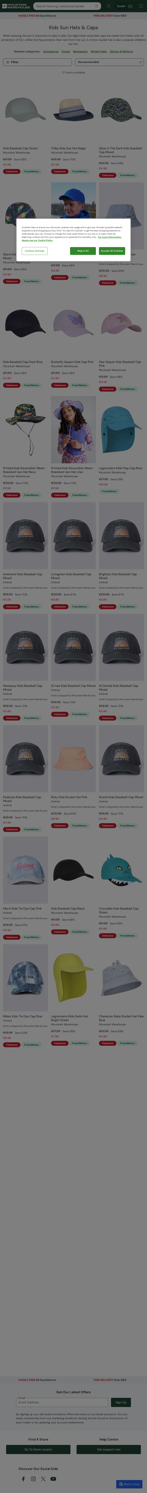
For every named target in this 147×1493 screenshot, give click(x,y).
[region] (73, 240)
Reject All (83, 250)
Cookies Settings (35, 250)
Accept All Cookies (112, 250)
